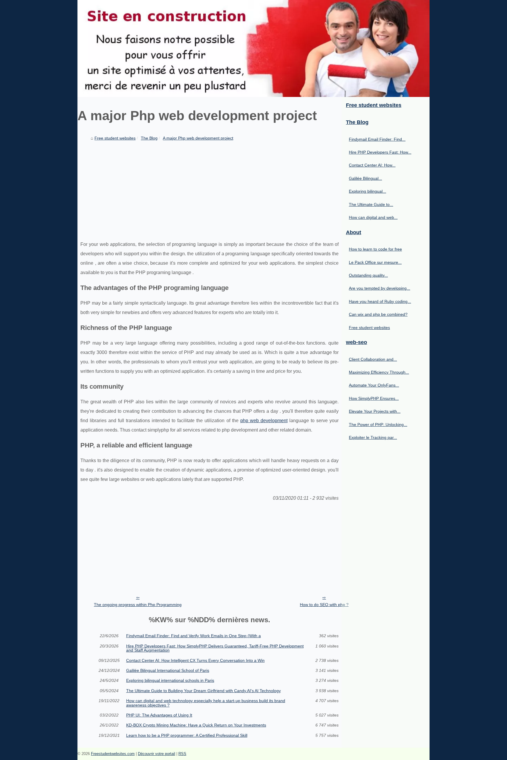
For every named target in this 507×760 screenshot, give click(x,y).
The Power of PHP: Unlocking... (378, 424)
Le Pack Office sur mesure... (375, 262)
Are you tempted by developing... (379, 288)
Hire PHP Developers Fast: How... (380, 152)
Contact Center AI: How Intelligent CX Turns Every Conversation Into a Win (195, 660)
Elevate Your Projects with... (374, 411)
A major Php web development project (198, 138)
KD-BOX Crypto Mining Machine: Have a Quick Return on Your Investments (196, 725)
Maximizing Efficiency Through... (379, 372)
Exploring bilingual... (367, 191)
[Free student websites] (253, 48)
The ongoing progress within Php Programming (138, 604)
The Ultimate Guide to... (371, 204)
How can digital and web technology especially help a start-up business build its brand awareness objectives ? (205, 703)
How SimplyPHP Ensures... (374, 398)
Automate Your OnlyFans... (374, 385)
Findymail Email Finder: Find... (377, 139)
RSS (182, 753)
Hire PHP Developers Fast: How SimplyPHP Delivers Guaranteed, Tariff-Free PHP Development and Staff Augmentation (215, 648)
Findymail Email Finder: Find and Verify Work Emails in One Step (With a (193, 636)
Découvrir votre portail (156, 753)
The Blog (149, 138)
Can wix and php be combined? (378, 314)
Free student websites (115, 138)
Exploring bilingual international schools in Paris (170, 680)
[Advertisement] (209, 187)
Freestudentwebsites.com (113, 753)
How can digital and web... (373, 217)
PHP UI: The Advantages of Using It (159, 715)
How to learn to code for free (375, 249)
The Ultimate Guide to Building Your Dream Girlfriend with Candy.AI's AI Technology (203, 691)
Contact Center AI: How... (372, 165)
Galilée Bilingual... (365, 178)
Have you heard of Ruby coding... (380, 301)
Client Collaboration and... (373, 359)
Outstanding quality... (368, 275)
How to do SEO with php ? (324, 604)
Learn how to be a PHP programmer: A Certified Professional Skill (186, 735)
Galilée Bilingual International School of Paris (167, 670)
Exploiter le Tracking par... (373, 437)
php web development (264, 420)
